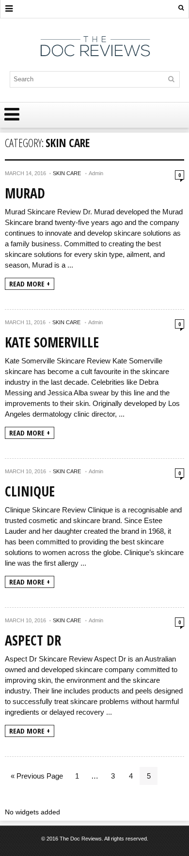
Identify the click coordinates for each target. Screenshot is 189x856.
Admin (96, 173)
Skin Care (67, 173)
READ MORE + (29, 283)
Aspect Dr (33, 640)
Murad (25, 193)
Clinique (30, 491)
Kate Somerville (52, 342)
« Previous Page (37, 776)
